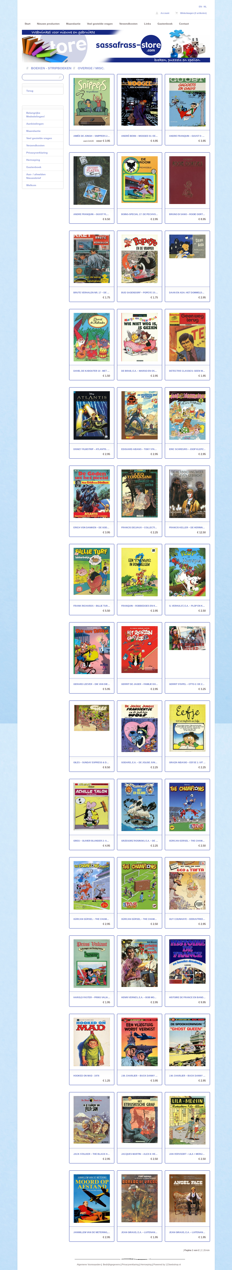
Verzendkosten (128, 23)
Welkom (31, 185)
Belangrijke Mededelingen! (35, 114)
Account (164, 13)
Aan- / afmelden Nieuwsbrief (36, 176)
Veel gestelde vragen (100, 23)
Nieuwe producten (48, 23)
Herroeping (33, 159)
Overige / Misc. (91, 68)
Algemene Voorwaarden (89, 1264)
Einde (207, 1250)
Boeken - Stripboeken (51, 68)
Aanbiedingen (35, 123)
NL (205, 6)
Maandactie (73, 23)
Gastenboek (165, 23)
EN (200, 6)
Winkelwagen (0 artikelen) (193, 13)
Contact (184, 23)
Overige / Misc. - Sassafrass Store (70, 10)
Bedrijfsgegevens (111, 1264)
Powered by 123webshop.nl (167, 1264)
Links (147, 23)
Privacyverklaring (37, 152)
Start (27, 23)
